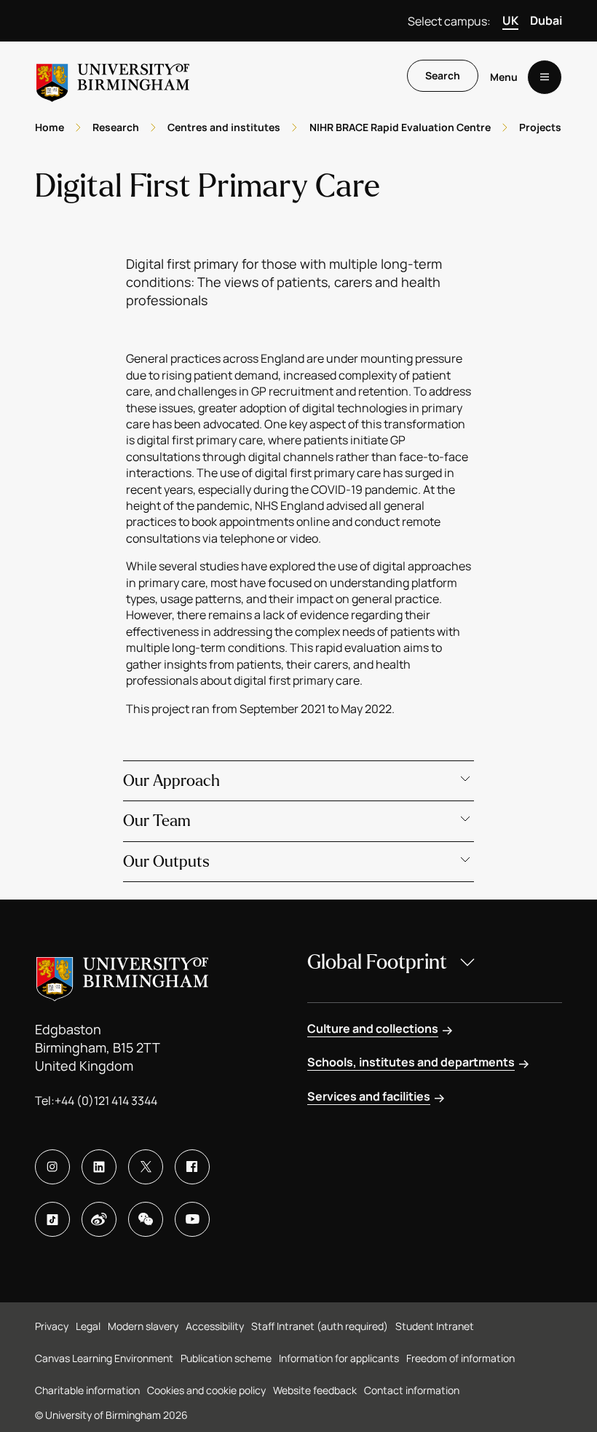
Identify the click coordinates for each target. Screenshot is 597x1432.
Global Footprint (377, 962)
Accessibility (215, 1326)
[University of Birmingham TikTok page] (52, 1219)
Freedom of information (460, 1358)
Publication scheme (226, 1358)
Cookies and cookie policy (206, 1390)
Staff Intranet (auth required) (319, 1326)
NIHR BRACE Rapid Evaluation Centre (400, 127)
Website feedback (315, 1390)
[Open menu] (544, 77)
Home (49, 127)
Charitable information (87, 1390)
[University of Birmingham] (113, 76)
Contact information (411, 1390)
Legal (88, 1326)
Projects (540, 127)
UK (510, 20)
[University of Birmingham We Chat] (145, 1219)
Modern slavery (143, 1326)
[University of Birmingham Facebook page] (192, 1166)
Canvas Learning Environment (104, 1358)
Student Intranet (434, 1326)
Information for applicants (339, 1358)
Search (442, 75)
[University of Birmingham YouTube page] (192, 1219)
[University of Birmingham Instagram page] (52, 1166)
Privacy (51, 1326)
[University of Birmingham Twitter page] (145, 1166)
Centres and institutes (223, 127)
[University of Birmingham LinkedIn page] (99, 1166)
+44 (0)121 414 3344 (106, 1101)
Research (115, 127)
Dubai (546, 20)
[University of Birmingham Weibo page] (99, 1219)
